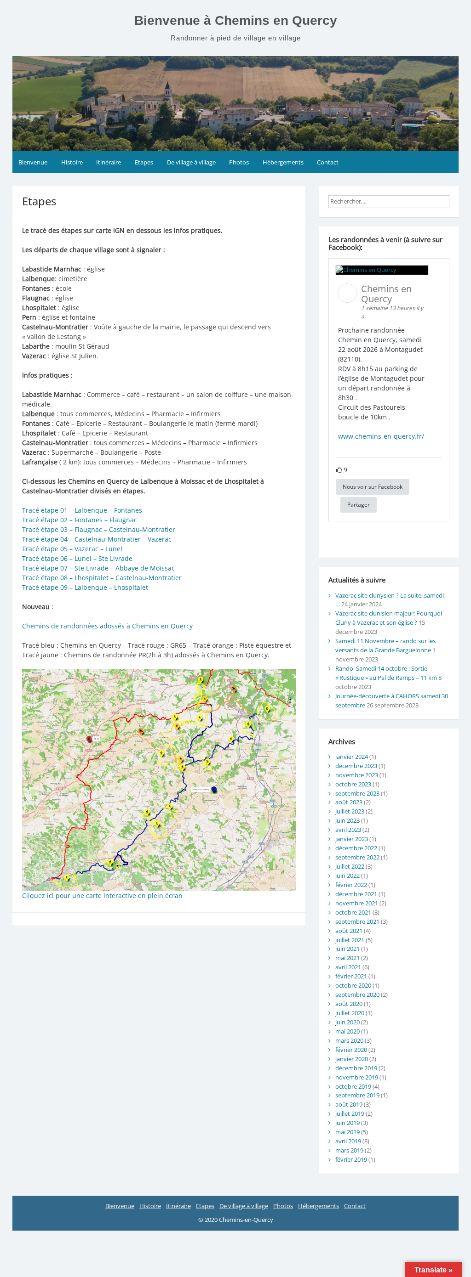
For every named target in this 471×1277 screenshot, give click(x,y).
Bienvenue (32, 162)
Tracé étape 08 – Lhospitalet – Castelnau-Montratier (103, 577)
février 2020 (351, 1049)
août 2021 (348, 931)
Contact (328, 162)
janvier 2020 (351, 1059)
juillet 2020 (349, 1013)
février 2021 (351, 976)
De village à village (191, 162)
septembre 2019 (357, 1095)
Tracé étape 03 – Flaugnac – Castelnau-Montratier (99, 529)
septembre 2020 (357, 994)
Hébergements (283, 162)
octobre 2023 (353, 784)
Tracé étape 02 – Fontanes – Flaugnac (80, 519)
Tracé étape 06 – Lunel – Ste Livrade (77, 558)
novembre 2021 (356, 903)
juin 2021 (347, 948)
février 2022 (351, 885)
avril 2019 (348, 1141)
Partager (358, 505)
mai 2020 (347, 1031)
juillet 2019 (349, 1113)
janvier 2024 (351, 756)
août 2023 (348, 802)
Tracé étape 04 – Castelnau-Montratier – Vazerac (97, 539)
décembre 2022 (356, 848)
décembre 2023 (356, 766)
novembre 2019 (356, 1077)
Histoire (72, 162)
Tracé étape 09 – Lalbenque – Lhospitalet (85, 587)
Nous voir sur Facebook (372, 487)
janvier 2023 (351, 839)
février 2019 (351, 1159)
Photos (239, 162)
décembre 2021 (356, 894)
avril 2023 (348, 829)
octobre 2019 (353, 1086)
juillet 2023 (349, 811)
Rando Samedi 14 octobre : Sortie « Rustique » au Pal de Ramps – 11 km (386, 673)
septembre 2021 (357, 921)
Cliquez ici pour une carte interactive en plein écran (102, 895)
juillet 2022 (349, 866)
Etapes (144, 162)
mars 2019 (349, 1150)
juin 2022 (347, 875)
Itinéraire (108, 162)
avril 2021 (348, 967)
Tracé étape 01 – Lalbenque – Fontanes (83, 510)
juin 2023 (347, 820)
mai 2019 (347, 1132)
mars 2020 (349, 1040)
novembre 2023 (356, 775)
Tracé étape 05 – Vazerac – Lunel (73, 548)
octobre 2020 (353, 985)
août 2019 (348, 1104)
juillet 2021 (349, 940)
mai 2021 (347, 958)
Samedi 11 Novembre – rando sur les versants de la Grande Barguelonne (385, 645)
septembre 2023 (357, 793)
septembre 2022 (357, 857)
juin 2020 (347, 1022)
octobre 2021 (353, 912)
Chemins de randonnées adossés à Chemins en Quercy (107, 626)
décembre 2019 (356, 1068)
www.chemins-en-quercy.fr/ (381, 436)
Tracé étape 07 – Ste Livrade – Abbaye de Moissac (99, 568)
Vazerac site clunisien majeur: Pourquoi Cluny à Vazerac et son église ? (388, 618)
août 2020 (348, 1004)
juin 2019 (347, 1123)
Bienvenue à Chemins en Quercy (235, 20)
